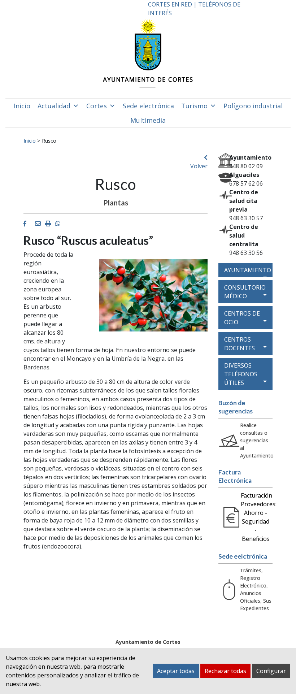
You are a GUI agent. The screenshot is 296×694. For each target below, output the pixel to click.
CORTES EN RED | (173, 4)
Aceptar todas (176, 671)
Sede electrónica (148, 105)
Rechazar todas (225, 671)
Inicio (22, 105)
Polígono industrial (253, 105)
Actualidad (54, 105)
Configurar (271, 671)
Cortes (96, 105)
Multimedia (148, 120)
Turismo (194, 105)
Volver (199, 166)
